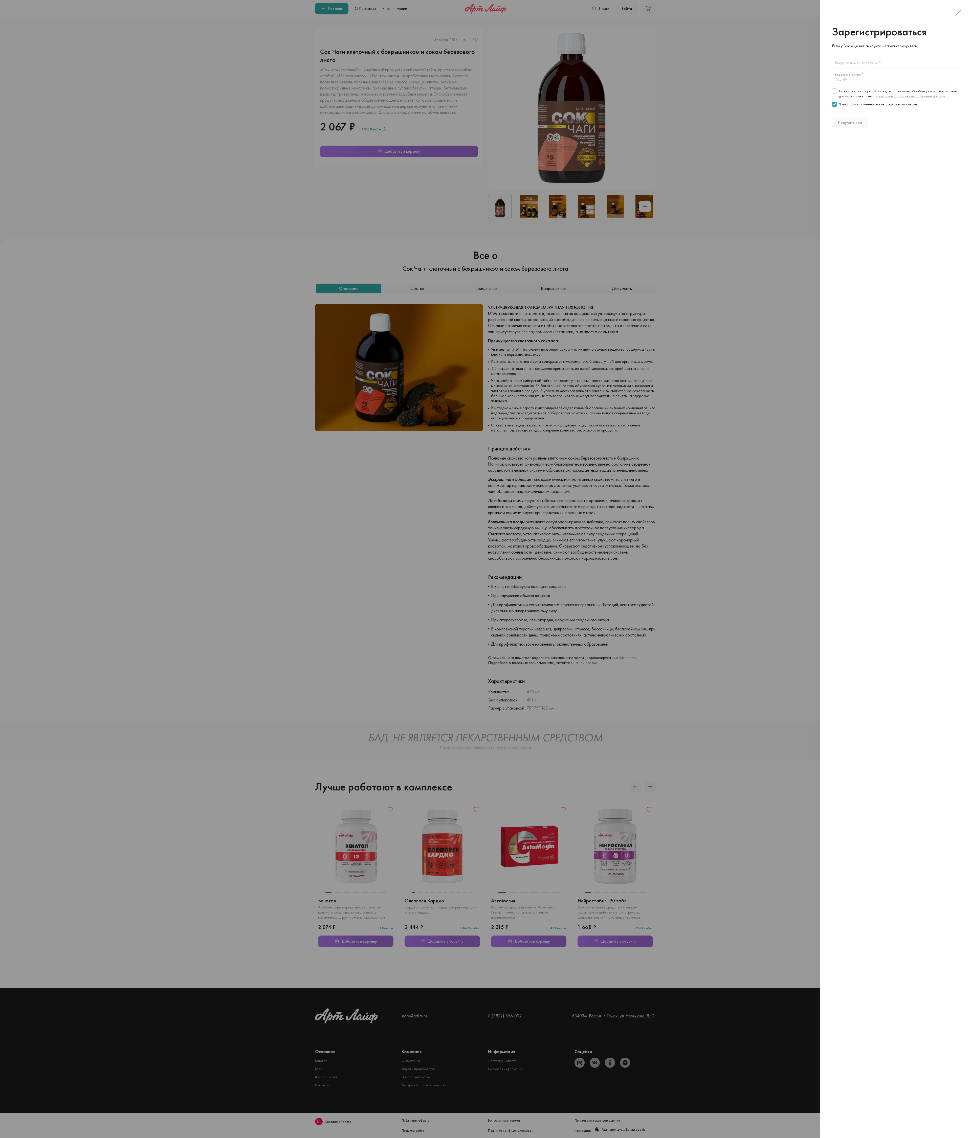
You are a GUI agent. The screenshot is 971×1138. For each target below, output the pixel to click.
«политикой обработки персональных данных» (910, 96)
